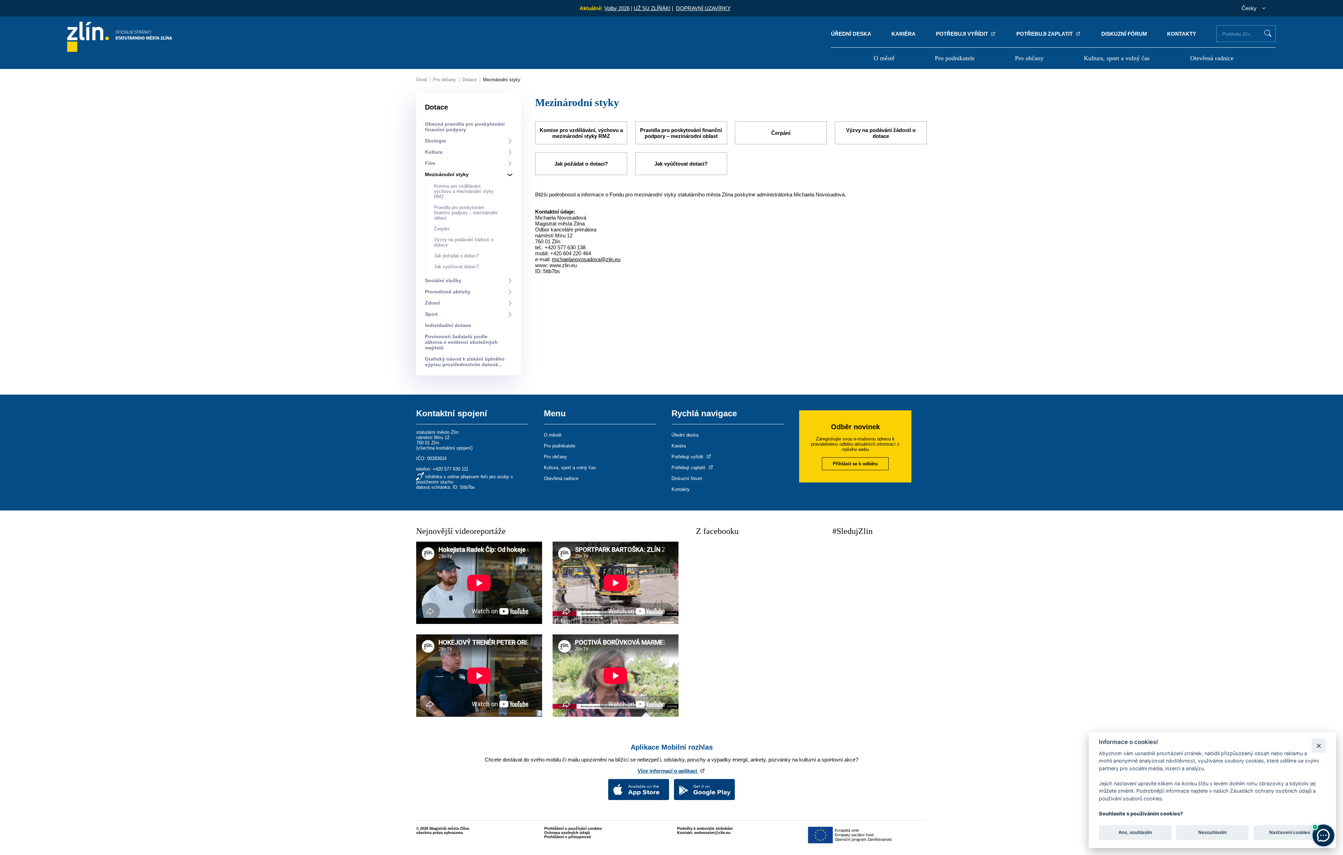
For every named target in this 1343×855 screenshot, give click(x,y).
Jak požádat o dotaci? (456, 255)
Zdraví (432, 303)
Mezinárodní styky (501, 79)
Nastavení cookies (1289, 832)
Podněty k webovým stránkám (705, 828)
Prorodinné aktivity (447, 291)
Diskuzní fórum (1124, 34)
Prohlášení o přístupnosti (567, 837)
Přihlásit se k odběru (855, 463)
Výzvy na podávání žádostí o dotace (881, 133)
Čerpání (442, 228)
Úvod (421, 79)
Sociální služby (443, 280)
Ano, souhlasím (1135, 832)
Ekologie (435, 141)
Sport (431, 314)
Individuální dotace (448, 325)
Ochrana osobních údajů (567, 832)
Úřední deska (851, 34)
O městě (884, 58)
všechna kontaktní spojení (444, 448)
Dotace (469, 79)
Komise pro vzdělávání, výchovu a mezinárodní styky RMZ (464, 191)
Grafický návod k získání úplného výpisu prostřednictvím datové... (465, 361)
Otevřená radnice (1212, 58)
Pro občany (1029, 58)
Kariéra (903, 34)
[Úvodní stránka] (119, 50)
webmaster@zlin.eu (712, 832)
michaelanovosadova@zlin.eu (586, 259)
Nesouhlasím (1212, 832)
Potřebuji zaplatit (1045, 34)
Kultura (433, 152)
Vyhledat (1268, 33)
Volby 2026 (617, 8)
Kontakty (1181, 34)
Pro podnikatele (955, 58)
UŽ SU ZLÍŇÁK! (652, 8)
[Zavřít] (1319, 745)
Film (430, 163)
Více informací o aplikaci (668, 771)
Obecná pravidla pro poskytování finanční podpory (465, 126)
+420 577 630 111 (450, 469)
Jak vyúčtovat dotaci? (456, 266)
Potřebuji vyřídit (962, 34)
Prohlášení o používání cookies (573, 828)
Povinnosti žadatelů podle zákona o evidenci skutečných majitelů (461, 342)
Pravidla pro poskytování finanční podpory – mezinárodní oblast (466, 213)
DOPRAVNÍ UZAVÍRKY (703, 8)
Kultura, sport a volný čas (1117, 58)
